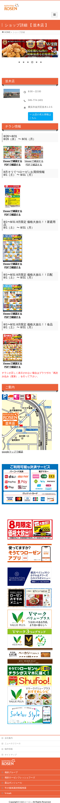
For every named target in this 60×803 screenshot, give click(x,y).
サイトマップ (11, 755)
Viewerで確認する (12, 161)
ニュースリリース (13, 743)
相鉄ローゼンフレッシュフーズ (20, 777)
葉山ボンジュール (13, 782)
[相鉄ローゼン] (11, 10)
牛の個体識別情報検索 (15, 788)
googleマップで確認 (12, 451)
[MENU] (54, 14)
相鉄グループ (11, 772)
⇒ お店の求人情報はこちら (40, 116)
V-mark (8, 793)
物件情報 (9, 749)
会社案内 (9, 738)
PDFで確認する (12, 164)
